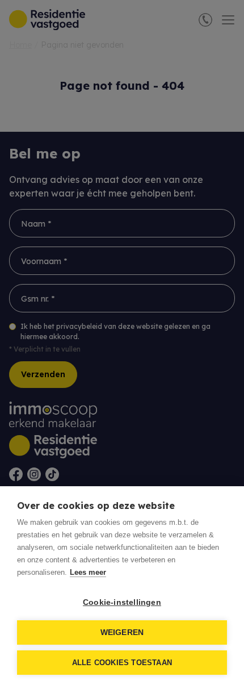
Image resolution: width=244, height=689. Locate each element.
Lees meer (88, 572)
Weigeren (122, 632)
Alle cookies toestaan (122, 662)
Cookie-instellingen (122, 602)
